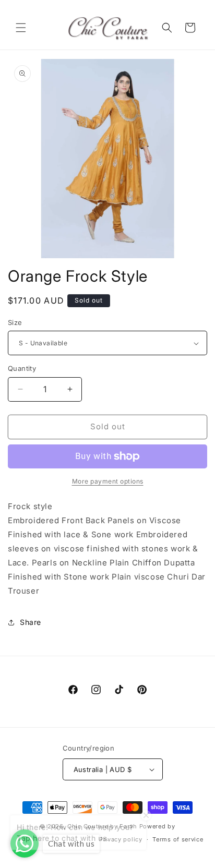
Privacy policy (120, 839)
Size (15, 322)
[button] (20, 27)
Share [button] (30, 622)
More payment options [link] (108, 481)
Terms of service (177, 839)
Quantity (22, 368)
